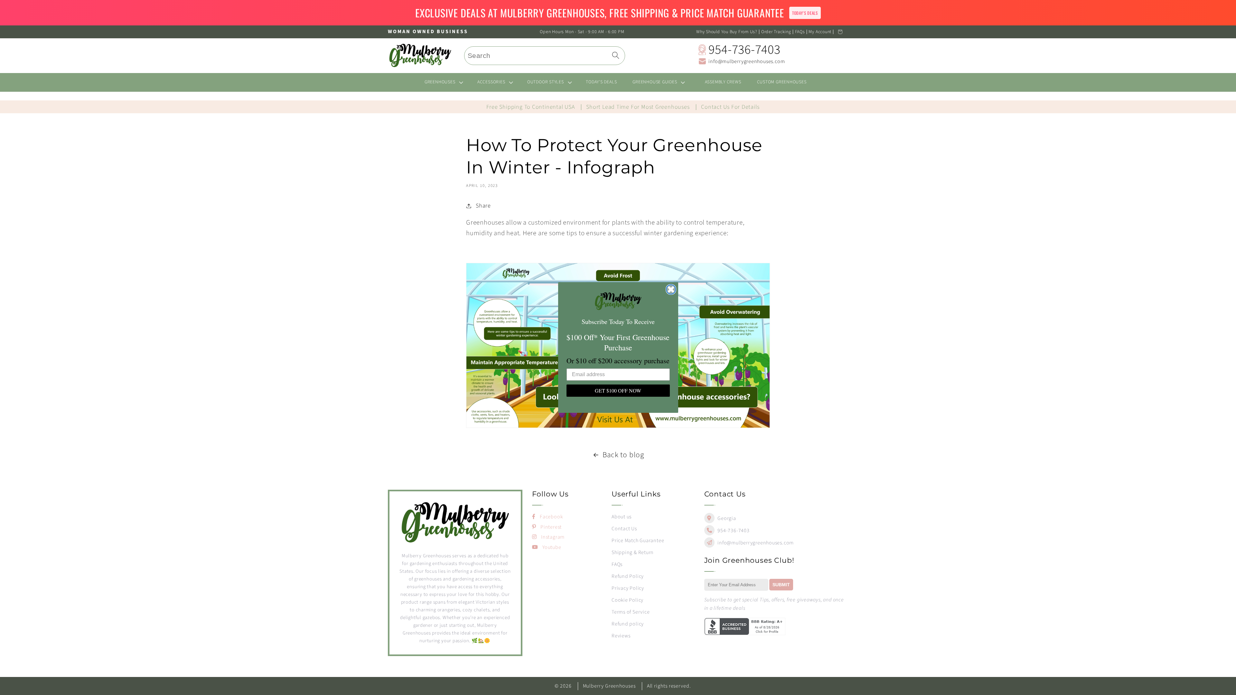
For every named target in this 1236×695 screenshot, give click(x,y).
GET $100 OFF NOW (618, 390)
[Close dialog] (671, 289)
